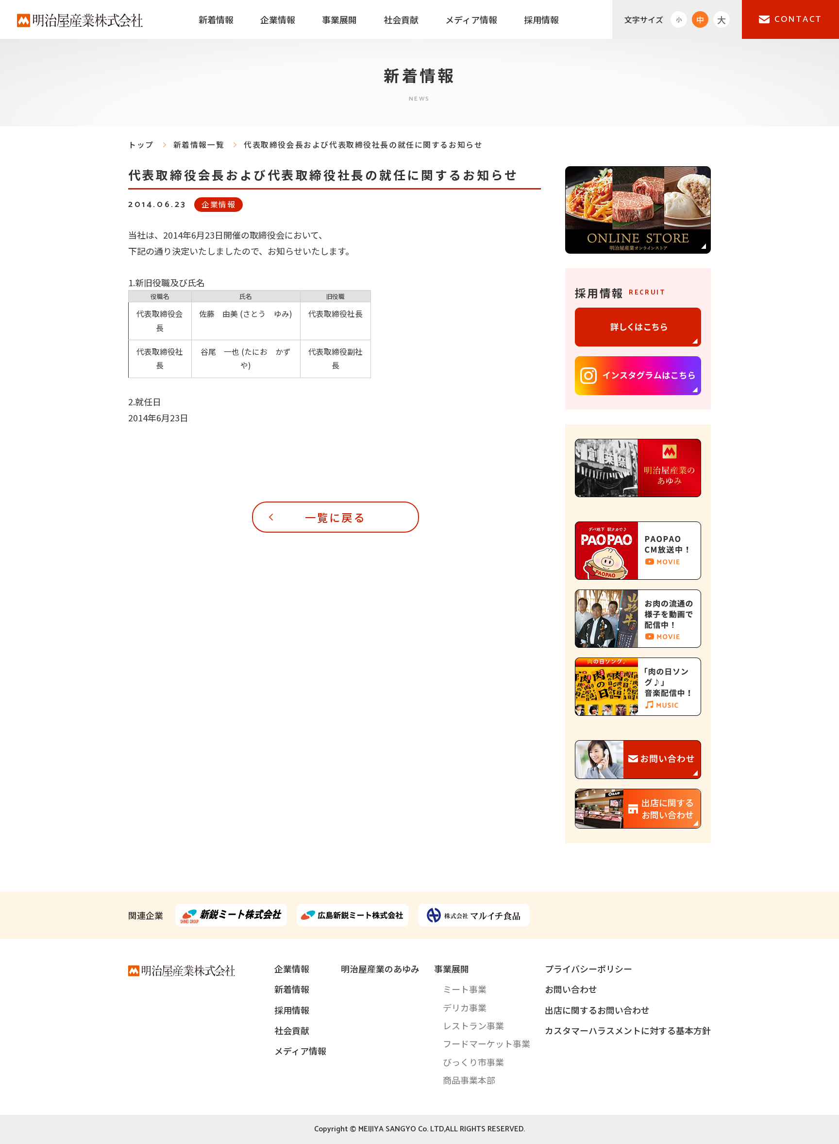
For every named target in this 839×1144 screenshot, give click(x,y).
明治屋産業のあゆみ (380, 968)
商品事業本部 (469, 1080)
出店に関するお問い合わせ (597, 1010)
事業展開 (339, 19)
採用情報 (541, 19)
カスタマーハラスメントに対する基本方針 (628, 1030)
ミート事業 (465, 989)
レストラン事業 (473, 1025)
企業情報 (277, 19)
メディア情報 (471, 19)
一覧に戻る (335, 517)
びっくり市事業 (473, 1062)
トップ (141, 144)
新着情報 (216, 19)
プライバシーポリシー (588, 968)
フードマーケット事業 (486, 1043)
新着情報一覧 (198, 144)
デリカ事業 (465, 1007)
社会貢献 (401, 19)
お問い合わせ (571, 989)
